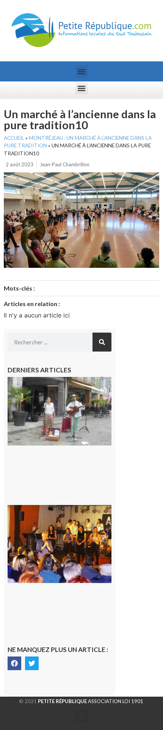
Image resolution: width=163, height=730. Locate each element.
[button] (81, 71)
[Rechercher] (101, 342)
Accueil (14, 138)
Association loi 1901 (90, 701)
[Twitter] (32, 663)
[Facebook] (14, 663)
